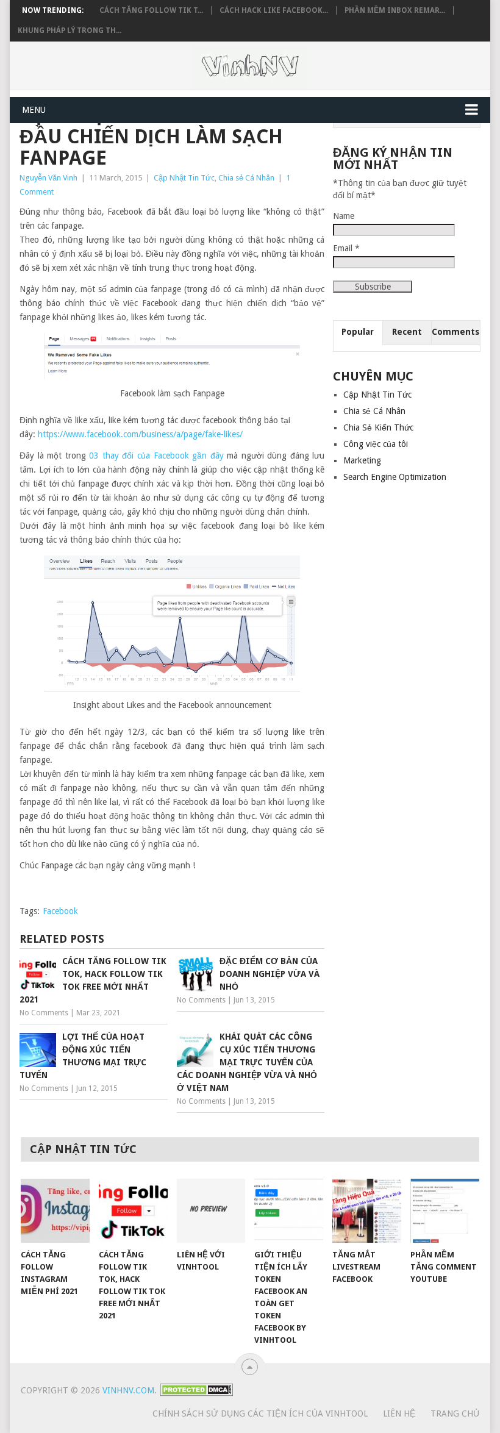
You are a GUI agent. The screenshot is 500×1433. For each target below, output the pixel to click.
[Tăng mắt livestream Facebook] (366, 1211)
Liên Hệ (399, 1413)
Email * (346, 248)
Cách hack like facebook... (274, 10)
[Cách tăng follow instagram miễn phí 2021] (55, 1211)
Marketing (362, 460)
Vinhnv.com (128, 1390)
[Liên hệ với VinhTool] (211, 1211)
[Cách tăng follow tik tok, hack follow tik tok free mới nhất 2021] (133, 1211)
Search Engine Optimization (394, 477)
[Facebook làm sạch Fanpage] (172, 356)
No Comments (44, 1013)
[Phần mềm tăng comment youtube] (444, 1211)
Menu (34, 110)
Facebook (60, 911)
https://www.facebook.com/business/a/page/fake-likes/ (140, 434)
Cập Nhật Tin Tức (184, 177)
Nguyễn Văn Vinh (48, 177)
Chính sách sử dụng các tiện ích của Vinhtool (260, 1413)
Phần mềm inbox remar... (395, 10)
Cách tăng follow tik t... (151, 10)
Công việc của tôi (375, 444)
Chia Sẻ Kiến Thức (378, 427)
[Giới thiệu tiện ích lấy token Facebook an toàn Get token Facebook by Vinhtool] (288, 1211)
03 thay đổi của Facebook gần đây (156, 455)
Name (343, 216)
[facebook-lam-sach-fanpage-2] (172, 623)
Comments (455, 332)
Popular (357, 332)
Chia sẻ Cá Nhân (246, 177)
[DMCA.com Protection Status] (196, 1393)
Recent (407, 332)
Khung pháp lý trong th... (69, 30)
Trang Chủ (454, 1413)
